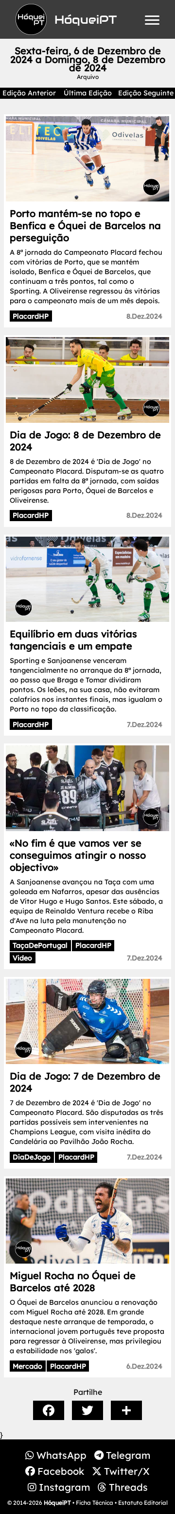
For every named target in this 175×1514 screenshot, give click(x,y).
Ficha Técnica (94, 1502)
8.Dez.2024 (144, 316)
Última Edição (88, 93)
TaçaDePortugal (40, 945)
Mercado (27, 1366)
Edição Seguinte (146, 93)
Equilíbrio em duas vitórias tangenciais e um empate (73, 640)
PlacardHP (31, 316)
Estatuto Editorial (143, 1502)
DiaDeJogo (32, 1157)
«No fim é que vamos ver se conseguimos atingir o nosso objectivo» (78, 855)
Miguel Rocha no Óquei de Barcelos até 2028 (73, 1281)
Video (22, 958)
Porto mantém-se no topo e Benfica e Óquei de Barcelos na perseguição (85, 225)
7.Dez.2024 (144, 724)
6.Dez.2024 (144, 1366)
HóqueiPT (57, 1502)
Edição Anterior (29, 93)
